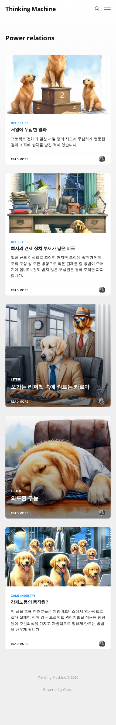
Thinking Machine (30, 9)
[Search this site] (97, 9)
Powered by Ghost (58, 689)
